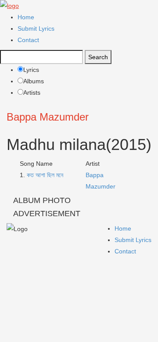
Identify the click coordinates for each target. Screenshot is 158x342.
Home (26, 17)
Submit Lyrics (36, 28)
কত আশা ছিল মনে (45, 174)
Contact (28, 39)
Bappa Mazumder (48, 117)
